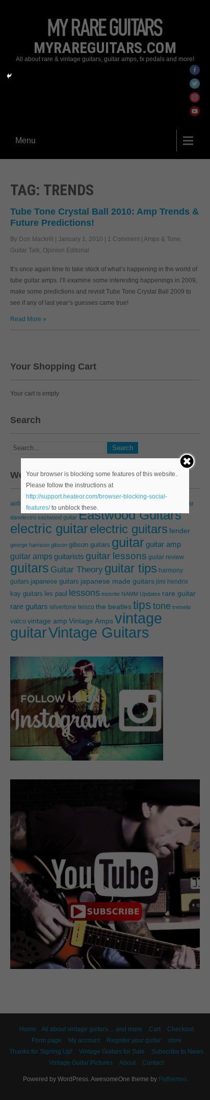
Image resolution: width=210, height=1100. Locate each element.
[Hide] (9, 76)
